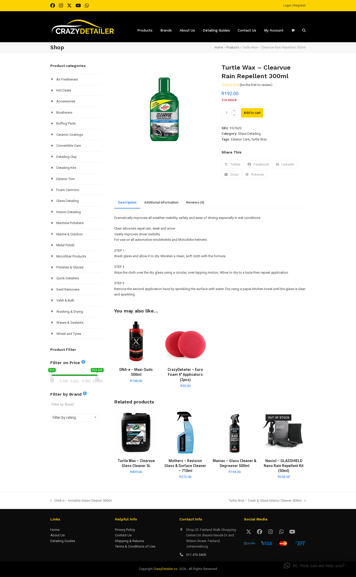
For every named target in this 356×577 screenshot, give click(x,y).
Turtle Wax (259, 139)
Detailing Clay (66, 157)
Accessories (65, 101)
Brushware (64, 112)
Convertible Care (68, 146)
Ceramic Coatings (69, 135)
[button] (232, 164)
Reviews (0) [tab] (195, 202)
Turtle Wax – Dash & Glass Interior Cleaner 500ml (265, 501)
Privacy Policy (125, 530)
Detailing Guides (62, 541)
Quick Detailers (67, 278)
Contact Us (123, 535)
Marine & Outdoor (69, 234)
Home (218, 47)
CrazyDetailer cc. (166, 569)
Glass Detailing (249, 134)
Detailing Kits (66, 168)
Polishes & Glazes (69, 267)
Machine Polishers (70, 223)
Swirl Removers (67, 289)
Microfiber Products (71, 256)
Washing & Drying (69, 312)
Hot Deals (63, 90)
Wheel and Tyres (68, 334)
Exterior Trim (65, 179)
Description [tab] (127, 202)
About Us (57, 535)
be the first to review (256, 85)
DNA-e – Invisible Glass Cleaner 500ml (81, 501)
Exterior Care (240, 139)
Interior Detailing (68, 212)
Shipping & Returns (129, 541)
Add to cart (252, 113)
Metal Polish (65, 245)
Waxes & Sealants (69, 322)
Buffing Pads (66, 123)
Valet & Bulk (65, 300)
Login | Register (294, 5)
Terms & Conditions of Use (135, 546)
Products (232, 47)
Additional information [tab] (161, 202)
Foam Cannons (67, 190)
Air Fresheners (67, 79)
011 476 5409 (196, 555)
